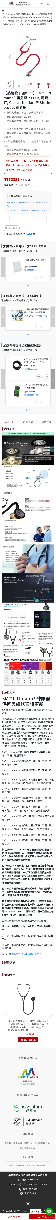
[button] (46, 57)
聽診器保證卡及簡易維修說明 (26, 953)
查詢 (11, 1165)
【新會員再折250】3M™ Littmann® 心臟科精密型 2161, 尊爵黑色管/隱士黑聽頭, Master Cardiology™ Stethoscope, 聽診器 (28, 1025)
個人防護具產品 (27, 1148)
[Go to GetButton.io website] (49, 1217)
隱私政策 (30, 1165)
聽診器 (8, 1143)
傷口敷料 (28, 1143)
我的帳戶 (20, 1165)
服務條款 (41, 1165)
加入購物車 (14, 1216)
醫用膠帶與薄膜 (42, 1143)
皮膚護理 (17, 1143)
